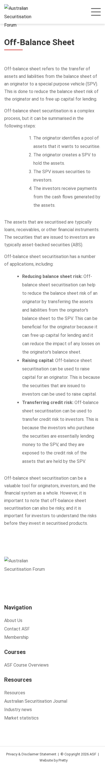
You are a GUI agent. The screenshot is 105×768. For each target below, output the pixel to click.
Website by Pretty (53, 760)
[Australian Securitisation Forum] (21, 16)
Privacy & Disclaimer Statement (31, 754)
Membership (16, 637)
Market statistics (21, 718)
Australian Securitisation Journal (35, 701)
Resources (14, 692)
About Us (13, 620)
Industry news (18, 709)
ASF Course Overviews (26, 665)
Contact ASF (17, 629)
